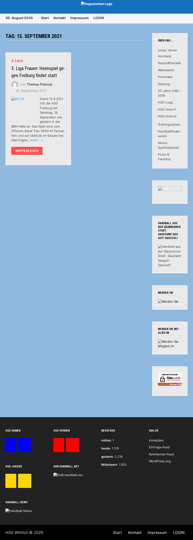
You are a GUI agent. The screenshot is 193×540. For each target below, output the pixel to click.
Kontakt (59, 18)
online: (106, 440)
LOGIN (98, 18)
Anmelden (156, 440)
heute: (106, 448)
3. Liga (17, 61)
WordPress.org (160, 461)
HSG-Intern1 (167, 109)
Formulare (165, 77)
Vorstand (164, 56)
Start (45, 18)
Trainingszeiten (169, 124)
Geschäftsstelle (169, 63)
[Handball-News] (18, 510)
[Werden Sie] (168, 301)
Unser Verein (167, 50)
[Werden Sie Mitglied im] (169, 344)
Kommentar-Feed (161, 454)
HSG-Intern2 (167, 116)
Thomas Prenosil (39, 84)
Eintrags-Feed (159, 447)
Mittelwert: (109, 464)
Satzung (164, 84)
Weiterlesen (27, 151)
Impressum (79, 18)
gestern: (107, 456)
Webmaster (166, 70)
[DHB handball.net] (68, 475)
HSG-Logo (165, 102)
